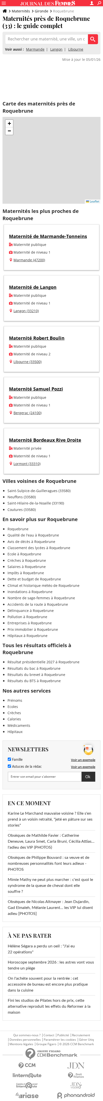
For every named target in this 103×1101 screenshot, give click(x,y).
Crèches (14, 712)
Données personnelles (25, 1039)
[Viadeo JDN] (76, 1085)
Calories (14, 719)
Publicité (63, 1035)
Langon (56, 49)
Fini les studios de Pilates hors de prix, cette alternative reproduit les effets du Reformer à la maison (49, 1006)
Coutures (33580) (22, 509)
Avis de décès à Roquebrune (31, 541)
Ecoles (13, 706)
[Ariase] (27, 1095)
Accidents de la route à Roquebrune (38, 604)
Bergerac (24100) (28, 412)
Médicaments (19, 725)
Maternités (21, 11)
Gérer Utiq (86, 1039)
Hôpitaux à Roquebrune (28, 635)
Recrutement (81, 1035)
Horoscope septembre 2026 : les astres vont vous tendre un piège (51, 965)
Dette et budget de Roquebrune (34, 579)
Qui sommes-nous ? (26, 1035)
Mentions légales (21, 1044)
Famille (16, 760)
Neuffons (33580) (22, 497)
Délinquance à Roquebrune (31, 610)
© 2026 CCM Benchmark (76, 1044)
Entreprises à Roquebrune (30, 623)
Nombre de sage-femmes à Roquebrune (41, 598)
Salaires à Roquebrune (27, 566)
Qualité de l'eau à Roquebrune (33, 535)
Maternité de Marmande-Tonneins (48, 236)
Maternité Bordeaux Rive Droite (45, 440)
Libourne (75, 49)
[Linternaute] (27, 1075)
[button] (9, 123)
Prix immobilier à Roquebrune (33, 629)
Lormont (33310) (27, 463)
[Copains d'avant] (27, 1085)
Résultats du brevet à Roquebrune (36, 674)
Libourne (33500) (28, 361)
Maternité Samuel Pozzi (36, 389)
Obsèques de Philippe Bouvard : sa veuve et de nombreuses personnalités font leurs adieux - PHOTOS (48, 863)
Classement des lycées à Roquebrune (39, 547)
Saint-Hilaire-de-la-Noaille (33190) (36, 503)
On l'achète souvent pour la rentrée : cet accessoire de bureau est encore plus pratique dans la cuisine (48, 984)
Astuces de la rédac (26, 766)
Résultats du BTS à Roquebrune (34, 680)
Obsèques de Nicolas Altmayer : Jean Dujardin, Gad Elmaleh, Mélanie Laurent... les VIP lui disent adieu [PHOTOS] (50, 908)
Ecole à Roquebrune (24, 554)
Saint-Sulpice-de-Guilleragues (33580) (39, 490)
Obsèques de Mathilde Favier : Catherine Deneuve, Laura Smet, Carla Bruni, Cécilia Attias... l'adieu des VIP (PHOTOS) (51, 841)
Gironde (41, 11)
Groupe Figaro (46, 1044)
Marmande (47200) (29, 260)
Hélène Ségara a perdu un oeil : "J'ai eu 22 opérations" (41, 949)
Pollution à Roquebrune (27, 616)
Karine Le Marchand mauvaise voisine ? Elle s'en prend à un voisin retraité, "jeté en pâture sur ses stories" (50, 819)
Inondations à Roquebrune (30, 591)
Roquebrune (18, 529)
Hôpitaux (15, 731)
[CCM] (27, 1066)
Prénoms (15, 700)
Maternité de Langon (32, 287)
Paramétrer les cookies (60, 1039)
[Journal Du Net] (76, 1066)
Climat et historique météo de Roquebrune (44, 585)
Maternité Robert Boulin (36, 338)
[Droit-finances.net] (76, 1075)
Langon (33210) (26, 310)
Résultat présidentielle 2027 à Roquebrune (44, 662)
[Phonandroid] (76, 1095)
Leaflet (94, 201)
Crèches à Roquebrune (27, 560)
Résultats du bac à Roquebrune (34, 668)
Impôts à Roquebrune (26, 572)
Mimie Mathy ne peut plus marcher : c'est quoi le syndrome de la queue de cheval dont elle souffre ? (50, 886)
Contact (49, 1035)
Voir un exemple (83, 760)
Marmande (35, 49)
